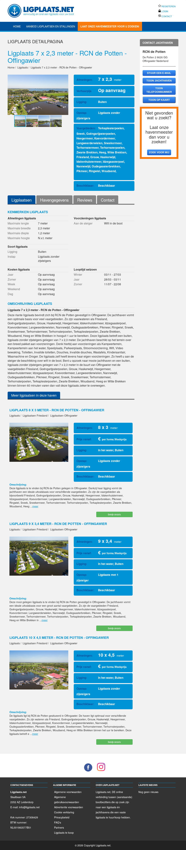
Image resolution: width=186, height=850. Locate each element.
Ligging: (81, 102)
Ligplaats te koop (64, 832)
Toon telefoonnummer (159, 90)
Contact (166, 16)
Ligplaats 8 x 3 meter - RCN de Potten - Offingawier (56, 410)
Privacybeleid (61, 817)
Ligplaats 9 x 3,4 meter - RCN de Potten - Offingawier (58, 523)
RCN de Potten (154, 51)
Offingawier (149, 61)
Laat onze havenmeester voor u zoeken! (109, 26)
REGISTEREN (168, 6)
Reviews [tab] (84, 200)
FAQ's (57, 822)
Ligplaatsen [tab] (21, 200)
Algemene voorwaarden (68, 792)
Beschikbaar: (85, 186)
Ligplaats (19, 41)
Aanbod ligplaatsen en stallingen (50, 26)
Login (164, 11)
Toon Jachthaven (159, 80)
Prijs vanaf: (84, 439)
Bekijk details (114, 514)
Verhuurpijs (84, 91)
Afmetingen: (84, 80)
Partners (59, 827)
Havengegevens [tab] (54, 200)
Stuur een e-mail (159, 73)
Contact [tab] (107, 200)
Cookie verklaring (64, 812)
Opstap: (81, 113)
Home (17, 26)
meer (35, 506)
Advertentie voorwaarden (68, 807)
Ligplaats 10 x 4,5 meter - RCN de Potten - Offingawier (59, 637)
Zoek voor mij (159, 152)
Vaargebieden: (86, 128)
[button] (65, 95)
